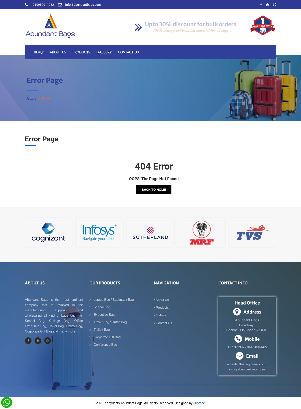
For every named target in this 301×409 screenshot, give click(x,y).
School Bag (101, 307)
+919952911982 (42, 4)
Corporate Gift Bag (107, 337)
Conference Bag (105, 344)
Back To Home (154, 189)
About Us (58, 52)
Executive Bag (104, 314)
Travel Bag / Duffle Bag (110, 322)
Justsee (199, 403)
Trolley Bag (101, 329)
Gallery (104, 52)
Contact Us (128, 52)
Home (39, 52)
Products (81, 52)
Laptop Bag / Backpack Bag (113, 299)
